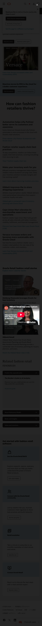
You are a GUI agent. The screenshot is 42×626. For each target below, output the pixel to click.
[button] (37, 4)
